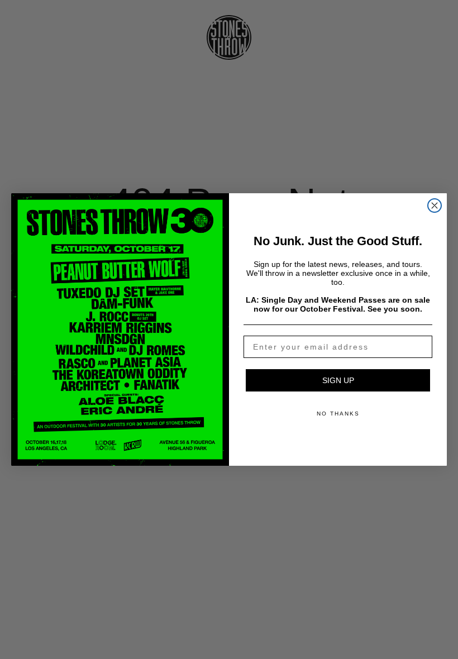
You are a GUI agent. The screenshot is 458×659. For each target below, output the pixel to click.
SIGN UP (338, 380)
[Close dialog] (434, 205)
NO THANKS (338, 413)
